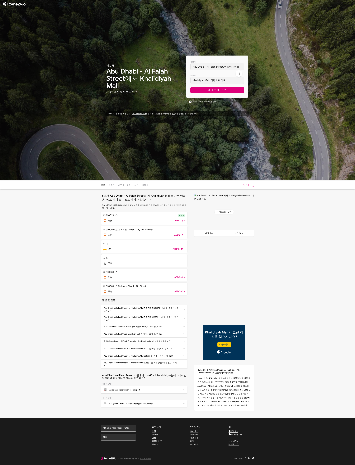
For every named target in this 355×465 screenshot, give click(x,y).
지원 (192, 441)
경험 (154, 437)
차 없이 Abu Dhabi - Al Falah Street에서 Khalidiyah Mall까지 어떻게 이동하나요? (137, 341)
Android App (236, 434)
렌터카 (155, 434)
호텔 (154, 431)
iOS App (234, 431)
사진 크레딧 (234, 441)
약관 (240, 458)
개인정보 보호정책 (139, 114)
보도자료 (194, 434)
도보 (134, 92)
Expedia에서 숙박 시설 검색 (204, 101)
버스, (117, 92)
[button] (217, 90)
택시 (122, 92)
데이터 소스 (234, 444)
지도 (136, 185)
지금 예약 (224, 344)
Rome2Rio (201, 378)
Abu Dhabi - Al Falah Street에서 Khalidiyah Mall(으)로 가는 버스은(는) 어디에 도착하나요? (140, 364)
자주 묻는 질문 (124, 185)
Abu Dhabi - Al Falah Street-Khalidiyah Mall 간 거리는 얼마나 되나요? (133, 334)
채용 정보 (194, 437)
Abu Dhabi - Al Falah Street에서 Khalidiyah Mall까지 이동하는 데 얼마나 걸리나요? (138, 348)
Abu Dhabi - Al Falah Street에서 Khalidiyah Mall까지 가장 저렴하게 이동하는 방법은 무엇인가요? (141, 309)
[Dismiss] (246, 114)
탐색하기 (246, 186)
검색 (103, 185)
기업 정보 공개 (145, 458)
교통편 (111, 185)
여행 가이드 (157, 441)
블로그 (155, 444)
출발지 (193, 62)
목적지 (193, 75)
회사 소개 (194, 431)
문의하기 (194, 444)
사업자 (145, 185)
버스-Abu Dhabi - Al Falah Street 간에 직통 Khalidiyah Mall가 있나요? (133, 326)
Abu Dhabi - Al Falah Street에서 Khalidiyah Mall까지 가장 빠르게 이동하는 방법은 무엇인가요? (141, 318)
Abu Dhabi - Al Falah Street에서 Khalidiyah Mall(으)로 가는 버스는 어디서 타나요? (138, 356)
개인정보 (234, 458)
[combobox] (217, 66)
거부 (173, 114)
